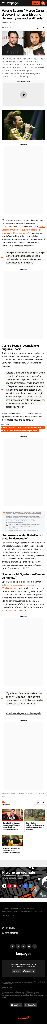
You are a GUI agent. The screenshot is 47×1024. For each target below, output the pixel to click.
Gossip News (6, 793)
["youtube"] (15, 886)
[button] (43, 28)
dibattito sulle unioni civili (15, 610)
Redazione (38, 912)
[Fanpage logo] (13, 3)
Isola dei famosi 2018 (17, 793)
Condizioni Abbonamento (23, 912)
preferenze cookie (8, 915)
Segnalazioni (16, 908)
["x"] (20, 886)
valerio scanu (40, 793)
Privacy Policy (29, 908)
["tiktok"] (4, 886)
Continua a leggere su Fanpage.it (23, 713)
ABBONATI (35, 3)
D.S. (9, 28)
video (3, 797)
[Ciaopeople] (23, 1017)
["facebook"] (25, 886)
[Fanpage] (23, 954)
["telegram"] (31, 886)
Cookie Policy (7, 912)
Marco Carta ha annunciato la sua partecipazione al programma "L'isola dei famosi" (23, 229)
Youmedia (5, 908)
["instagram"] (10, 886)
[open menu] (2, 3)
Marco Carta (30, 793)
